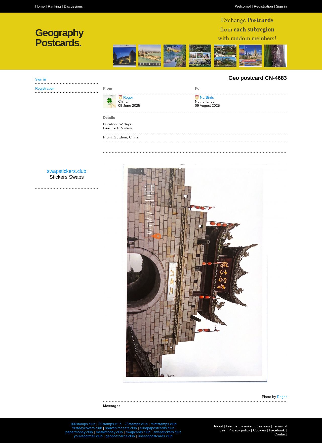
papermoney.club (79, 432)
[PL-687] (250, 66)
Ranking (54, 6)
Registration (263, 6)
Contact (280, 434)
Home (40, 6)
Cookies (259, 430)
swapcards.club (138, 432)
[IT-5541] (225, 66)
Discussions (73, 6)
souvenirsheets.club (121, 428)
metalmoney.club (109, 432)
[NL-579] (200, 66)
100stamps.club (82, 424)
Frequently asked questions (248, 426)
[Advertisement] (66, 130)
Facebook (277, 430)
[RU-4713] (175, 66)
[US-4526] (149, 66)
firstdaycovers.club (87, 428)
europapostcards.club (157, 428)
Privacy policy (239, 430)
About (218, 426)
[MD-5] (275, 66)
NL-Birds (207, 97)
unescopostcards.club (155, 436)
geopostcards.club (120, 436)
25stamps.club (136, 424)
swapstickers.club (66, 171)
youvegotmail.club (88, 436)
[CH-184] (124, 66)
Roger (128, 97)
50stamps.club (110, 424)
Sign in (281, 6)
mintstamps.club (164, 424)
